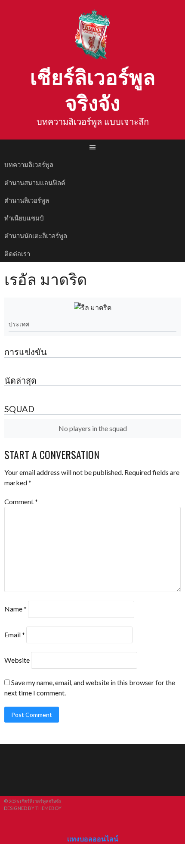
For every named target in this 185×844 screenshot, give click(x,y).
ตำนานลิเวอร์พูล (26, 200)
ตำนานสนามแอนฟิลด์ (34, 182)
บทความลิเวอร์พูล (28, 164)
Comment (21, 501)
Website (17, 660)
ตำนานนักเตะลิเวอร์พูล (35, 235)
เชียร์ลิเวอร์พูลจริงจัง (92, 88)
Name (15, 609)
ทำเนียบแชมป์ (24, 217)
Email (14, 634)
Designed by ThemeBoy (33, 808)
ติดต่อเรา (17, 253)
